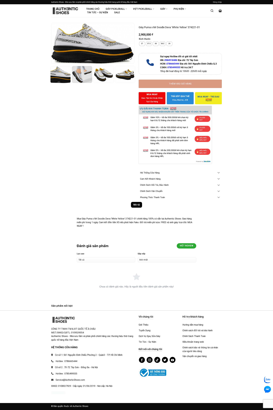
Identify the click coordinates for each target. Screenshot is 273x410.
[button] (217, 2)
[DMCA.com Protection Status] (58, 392)
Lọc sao (80, 253)
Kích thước (144, 39)
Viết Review (186, 246)
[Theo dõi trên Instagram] (150, 360)
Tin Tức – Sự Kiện (97, 12)
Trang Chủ (92, 9)
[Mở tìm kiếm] (212, 10)
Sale (117, 12)
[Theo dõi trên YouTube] (173, 360)
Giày (162, 9)
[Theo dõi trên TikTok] (157, 360)
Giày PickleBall (115, 9)
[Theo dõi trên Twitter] (165, 360)
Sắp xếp (141, 253)
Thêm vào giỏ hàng (180, 83)
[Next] (129, 43)
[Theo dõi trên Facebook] (142, 360)
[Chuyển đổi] (218, 173)
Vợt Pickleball (142, 9)
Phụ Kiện (179, 9)
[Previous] (56, 43)
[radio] (142, 44)
